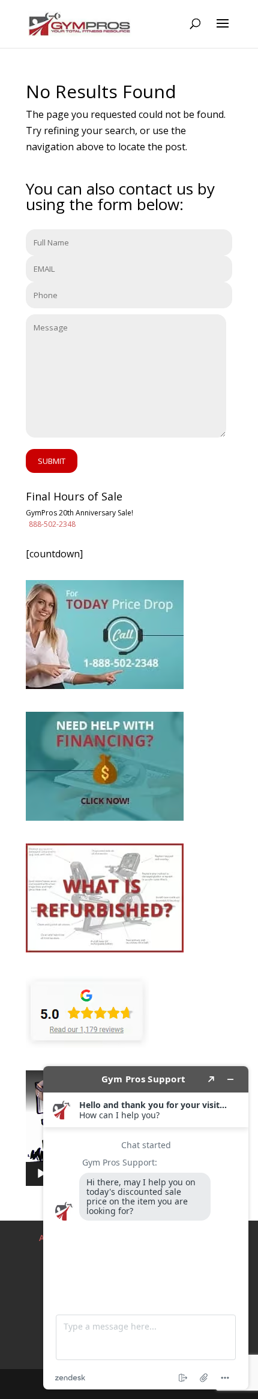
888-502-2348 (52, 524)
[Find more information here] (146, 1228)
